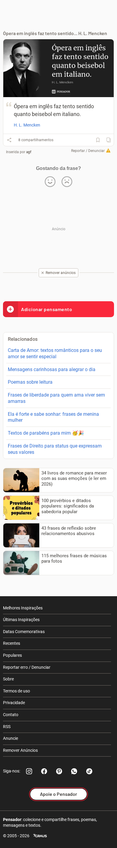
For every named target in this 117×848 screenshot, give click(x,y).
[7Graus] (40, 836)
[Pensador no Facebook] (44, 771)
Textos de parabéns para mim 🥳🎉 (46, 433)
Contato (10, 714)
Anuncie (10, 738)
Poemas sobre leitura (30, 382)
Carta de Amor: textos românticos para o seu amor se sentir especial (55, 353)
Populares (12, 655)
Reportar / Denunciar (88, 151)
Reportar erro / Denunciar (26, 667)
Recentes (11, 643)
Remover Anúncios (20, 750)
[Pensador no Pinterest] (59, 771)
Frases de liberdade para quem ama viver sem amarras (56, 398)
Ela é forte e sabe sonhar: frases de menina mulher (53, 417)
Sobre (8, 679)
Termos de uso (16, 691)
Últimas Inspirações (21, 619)
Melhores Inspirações (23, 608)
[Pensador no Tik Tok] (89, 771)
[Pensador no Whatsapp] (74, 771)
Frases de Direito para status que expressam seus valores (55, 449)
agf (28, 152)
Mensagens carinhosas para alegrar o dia (51, 369)
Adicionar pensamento (46, 309)
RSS (6, 726)
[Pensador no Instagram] (29, 771)
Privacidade (14, 702)
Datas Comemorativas (24, 631)
